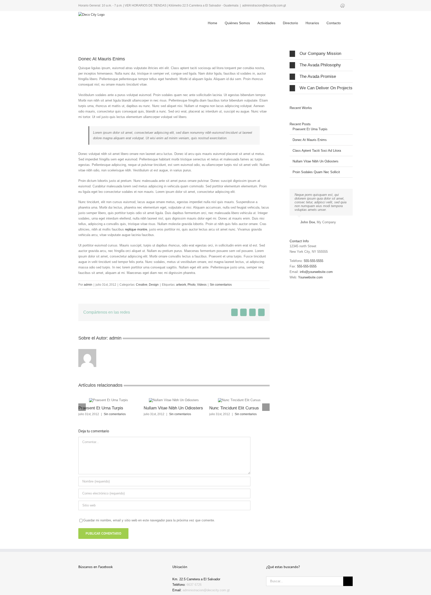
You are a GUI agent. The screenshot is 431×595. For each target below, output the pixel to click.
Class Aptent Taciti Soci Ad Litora (317, 150)
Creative (141, 284)
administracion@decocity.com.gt (264, 5)
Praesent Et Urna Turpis (100, 408)
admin (88, 284)
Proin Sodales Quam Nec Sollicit (316, 172)
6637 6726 (194, 585)
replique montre (136, 229)
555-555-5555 (313, 261)
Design (154, 284)
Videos (202, 284)
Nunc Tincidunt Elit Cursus (234, 408)
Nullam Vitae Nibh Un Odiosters (173, 408)
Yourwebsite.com (310, 277)
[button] (345, 19)
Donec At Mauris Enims (310, 140)
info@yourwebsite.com (316, 272)
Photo (192, 284)
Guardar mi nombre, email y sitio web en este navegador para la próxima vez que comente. (149, 520)
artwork (181, 284)
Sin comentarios (221, 284)
